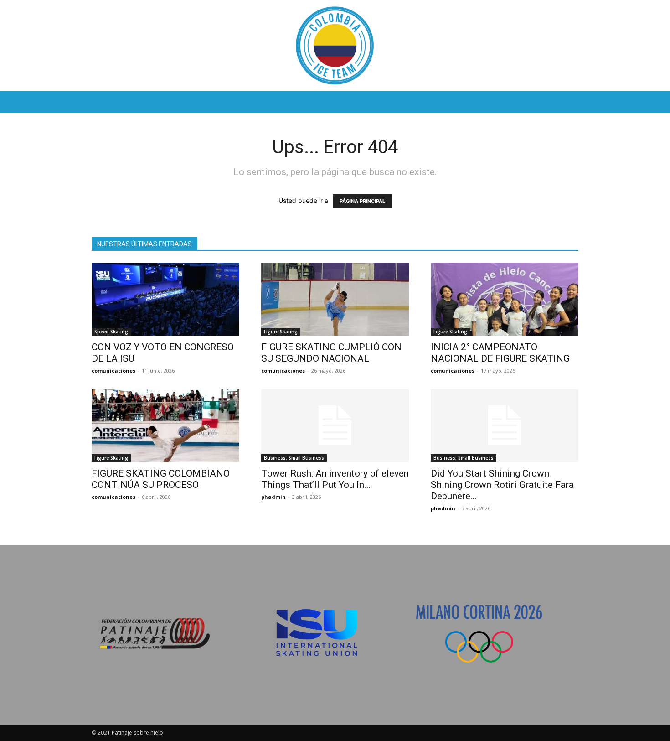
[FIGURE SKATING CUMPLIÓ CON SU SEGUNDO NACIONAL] (335, 299)
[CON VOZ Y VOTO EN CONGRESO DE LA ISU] (165, 299)
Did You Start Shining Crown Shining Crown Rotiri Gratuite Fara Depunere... (502, 485)
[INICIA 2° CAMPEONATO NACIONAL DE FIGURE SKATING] (504, 299)
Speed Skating (111, 331)
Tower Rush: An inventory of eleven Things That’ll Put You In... (335, 479)
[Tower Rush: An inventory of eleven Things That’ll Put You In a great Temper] (335, 425)
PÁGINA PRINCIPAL (362, 201)
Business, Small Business (294, 458)
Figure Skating (281, 331)
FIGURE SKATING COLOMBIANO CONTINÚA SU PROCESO (161, 479)
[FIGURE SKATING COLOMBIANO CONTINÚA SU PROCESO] (165, 425)
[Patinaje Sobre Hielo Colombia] (335, 45)
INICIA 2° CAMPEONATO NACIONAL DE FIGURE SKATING (500, 353)
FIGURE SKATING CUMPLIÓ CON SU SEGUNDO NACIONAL (331, 353)
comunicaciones (113, 370)
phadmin (273, 496)
